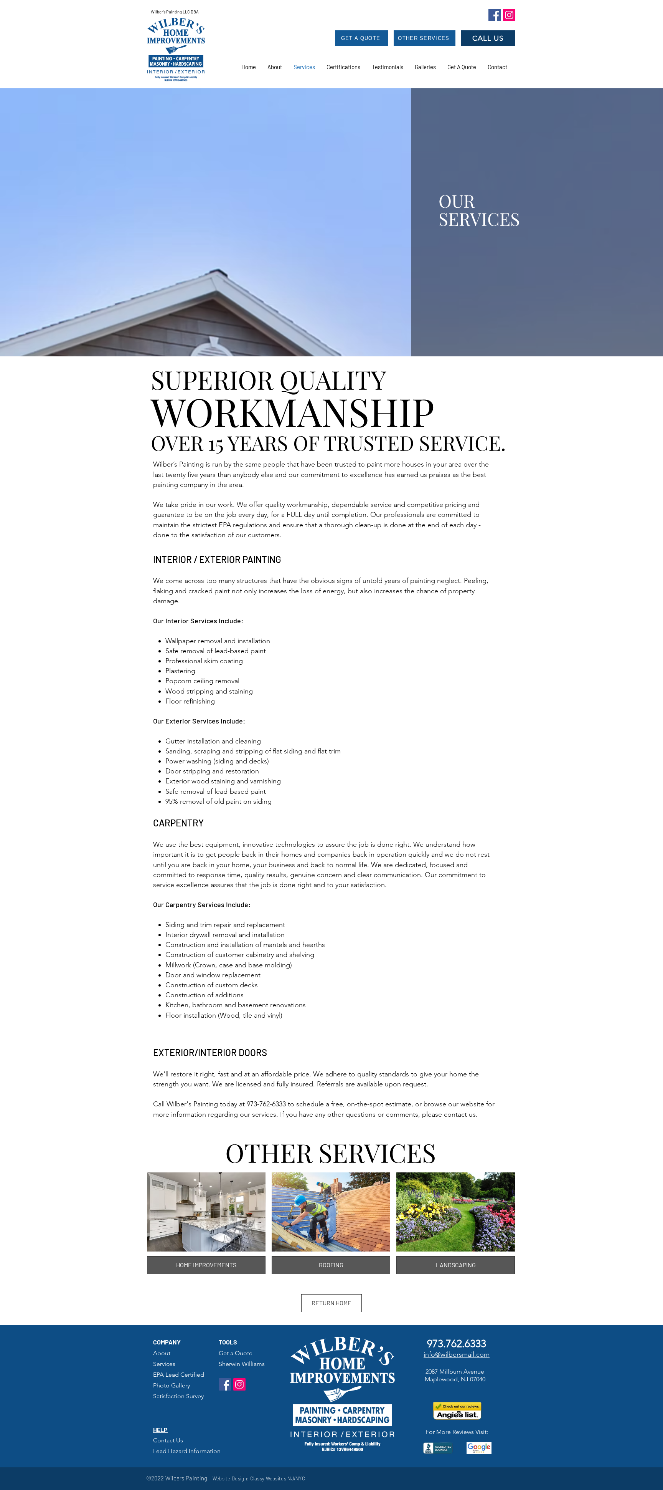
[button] (387, 66)
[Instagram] (509, 15)
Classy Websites (268, 1478)
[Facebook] (494, 15)
